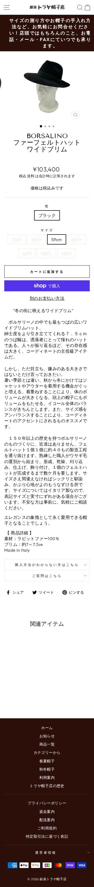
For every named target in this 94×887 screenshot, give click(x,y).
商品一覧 (47, 744)
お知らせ (47, 736)
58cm (36, 239)
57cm (17, 239)
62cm (46, 253)
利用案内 (47, 777)
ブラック (47, 215)
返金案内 (47, 811)
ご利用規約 (47, 828)
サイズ (47, 230)
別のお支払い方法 (47, 298)
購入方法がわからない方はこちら (47, 565)
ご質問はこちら (47, 576)
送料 (30, 176)
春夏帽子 (47, 761)
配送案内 (47, 819)
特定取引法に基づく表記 (47, 836)
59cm (56, 239)
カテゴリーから (47, 752)
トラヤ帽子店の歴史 (47, 785)
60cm (76, 239)
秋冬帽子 (47, 769)
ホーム (47, 727)
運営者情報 (45, 852)
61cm (27, 253)
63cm (66, 253)
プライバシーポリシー (47, 803)
